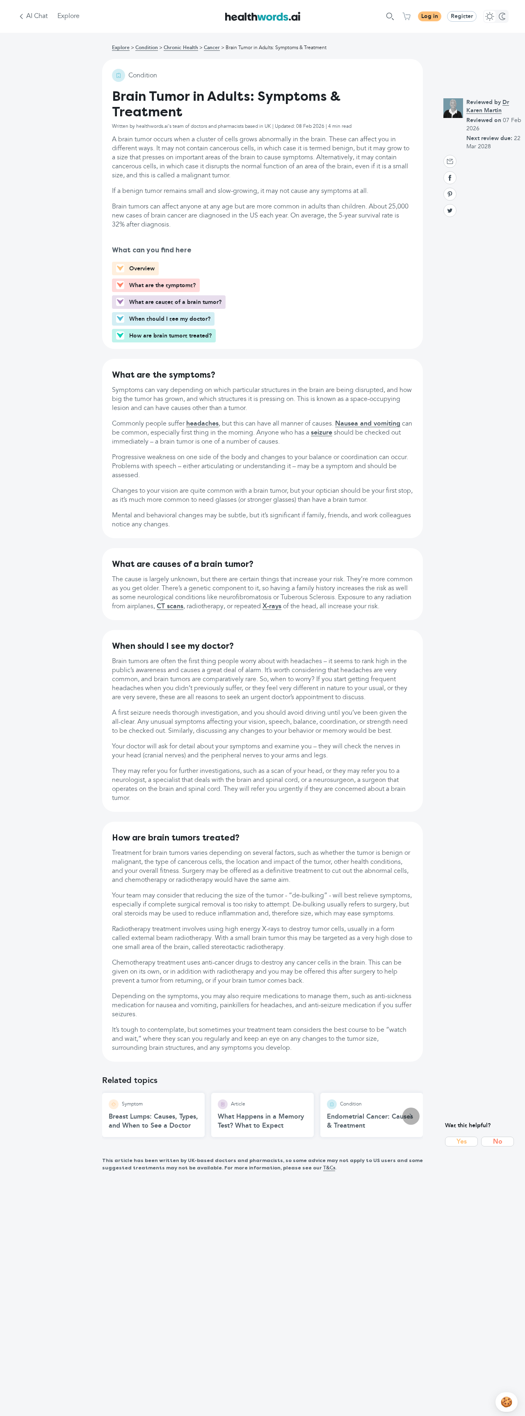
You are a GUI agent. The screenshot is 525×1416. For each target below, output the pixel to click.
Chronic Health (181, 47)
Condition (146, 47)
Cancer (212, 47)
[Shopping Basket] (406, 16)
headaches (202, 424)
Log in (429, 16)
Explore (68, 16)
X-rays (271, 606)
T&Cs (329, 1168)
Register (462, 16)
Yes (462, 1142)
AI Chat (37, 16)
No (497, 1142)
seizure (321, 433)
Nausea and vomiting (367, 424)
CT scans (170, 606)
